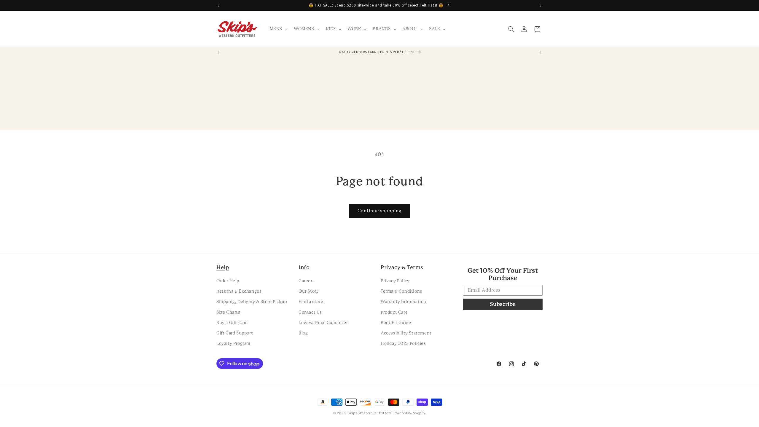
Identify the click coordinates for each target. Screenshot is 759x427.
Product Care (394, 312)
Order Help (227, 280)
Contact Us (310, 312)
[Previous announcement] (218, 5)
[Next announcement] (540, 5)
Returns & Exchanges (238, 291)
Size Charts (228, 312)
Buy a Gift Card (232, 322)
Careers (307, 280)
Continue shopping (379, 211)
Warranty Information (403, 301)
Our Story (309, 291)
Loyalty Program (233, 343)
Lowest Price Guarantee (324, 322)
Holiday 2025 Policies (403, 343)
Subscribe (503, 304)
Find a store (311, 301)
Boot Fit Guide (396, 322)
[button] (278, 29)
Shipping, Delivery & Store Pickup (251, 301)
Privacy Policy (395, 280)
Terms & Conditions (401, 291)
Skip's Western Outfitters (370, 413)
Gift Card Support (234, 333)
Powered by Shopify (409, 413)
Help (222, 267)
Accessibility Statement (406, 333)
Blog (303, 333)
